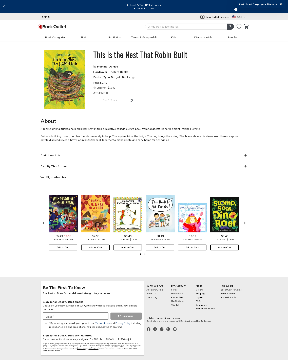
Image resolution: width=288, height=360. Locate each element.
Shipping (200, 293)
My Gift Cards (177, 301)
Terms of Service (94, 349)
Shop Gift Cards (228, 297)
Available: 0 (100, 93)
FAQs (198, 301)
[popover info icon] (133, 77)
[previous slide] (4, 6)
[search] (230, 27)
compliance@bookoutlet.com (51, 350)
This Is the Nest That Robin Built (140, 54)
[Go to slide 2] (144, 254)
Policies (150, 318)
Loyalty (199, 297)
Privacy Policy (81, 349)
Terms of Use (163, 318)
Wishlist (175, 305)
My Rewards (177, 293)
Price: (100, 82)
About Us (151, 293)
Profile (174, 289)
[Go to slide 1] (140, 254)
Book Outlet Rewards (231, 289)
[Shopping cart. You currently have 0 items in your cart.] (246, 26)
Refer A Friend (228, 293)
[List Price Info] (94, 87)
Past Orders (177, 297)
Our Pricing (151, 297)
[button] (261, 4)
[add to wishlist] (131, 100)
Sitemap (176, 318)
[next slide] (244, 223)
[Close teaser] (236, 9)
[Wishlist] (239, 26)
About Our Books (154, 289)
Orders (199, 289)
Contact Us (201, 305)
